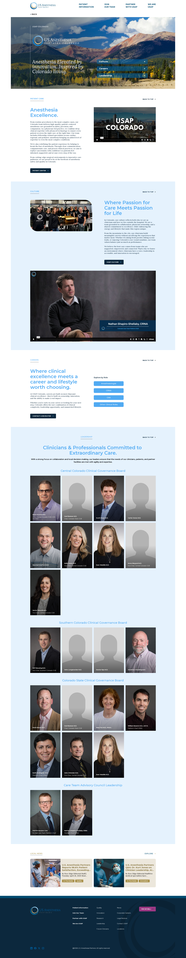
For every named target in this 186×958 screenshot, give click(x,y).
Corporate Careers (124, 913)
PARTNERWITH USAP (131, 5)
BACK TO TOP (148, 99)
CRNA (108, 391)
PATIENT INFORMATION (86, 5)
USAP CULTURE (113, 262)
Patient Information (80, 908)
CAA (109, 398)
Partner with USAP (80, 918)
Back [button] (34, 14)
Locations (120, 929)
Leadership (105, 75)
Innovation (100, 913)
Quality (99, 908)
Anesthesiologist (108, 384)
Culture (103, 61)
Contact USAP (122, 923)
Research (100, 918)
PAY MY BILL (146, 909)
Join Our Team (78, 913)
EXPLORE (149, 853)
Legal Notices (122, 918)
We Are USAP (78, 923)
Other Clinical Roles (109, 405)
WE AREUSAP (152, 5)
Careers (103, 68)
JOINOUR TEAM (109, 5)
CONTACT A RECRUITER (42, 416)
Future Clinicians (103, 929)
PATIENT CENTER (39, 170)
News (119, 908)
